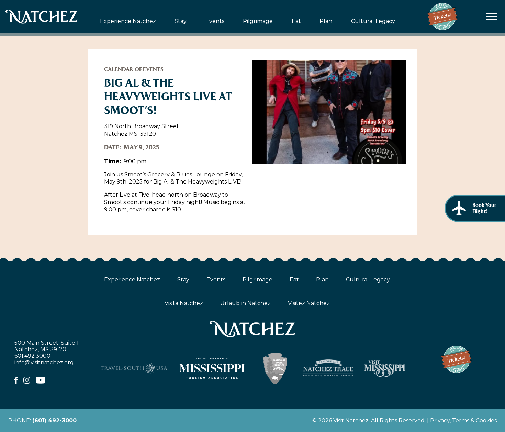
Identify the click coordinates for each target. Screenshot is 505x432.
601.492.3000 (32, 356)
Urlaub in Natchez (245, 303)
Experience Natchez (128, 21)
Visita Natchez (184, 303)
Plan (325, 21)
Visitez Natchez (309, 303)
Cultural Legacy (373, 21)
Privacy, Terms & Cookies (463, 420)
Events (214, 21)
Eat (296, 21)
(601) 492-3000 (54, 420)
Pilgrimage (258, 21)
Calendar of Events (134, 69)
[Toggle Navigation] (492, 16)
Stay (181, 21)
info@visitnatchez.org (44, 362)
